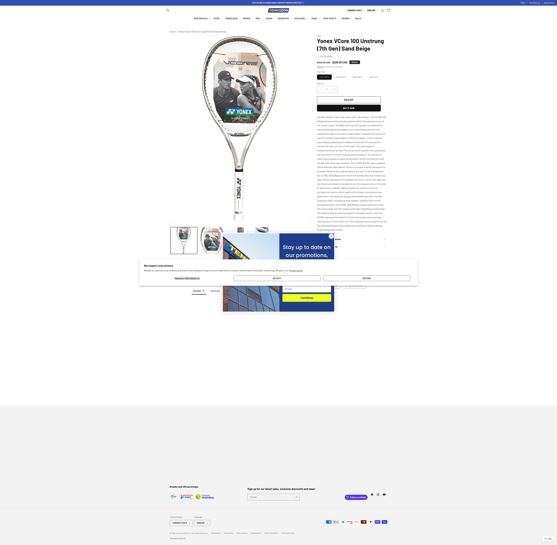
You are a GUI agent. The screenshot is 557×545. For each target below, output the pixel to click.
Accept (277, 278)
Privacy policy (296, 270)
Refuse (367, 278)
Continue (307, 298)
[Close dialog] (331, 236)
